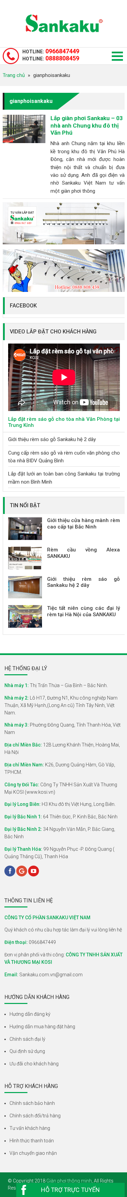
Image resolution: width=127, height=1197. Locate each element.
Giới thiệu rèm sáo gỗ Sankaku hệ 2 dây (52, 439)
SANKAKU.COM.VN (64, 23)
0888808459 (50, 58)
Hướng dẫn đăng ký (29, 1014)
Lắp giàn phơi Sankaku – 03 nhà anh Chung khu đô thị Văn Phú (86, 125)
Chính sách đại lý (27, 1039)
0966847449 (50, 51)
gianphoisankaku (30, 101)
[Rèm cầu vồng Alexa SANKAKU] (25, 558)
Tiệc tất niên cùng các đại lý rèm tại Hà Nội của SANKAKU (83, 611)
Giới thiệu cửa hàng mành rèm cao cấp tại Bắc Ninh (83, 523)
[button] (117, 56)
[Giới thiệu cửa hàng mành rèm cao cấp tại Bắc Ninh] (25, 528)
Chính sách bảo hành (32, 1103)
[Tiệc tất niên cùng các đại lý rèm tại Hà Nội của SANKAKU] (25, 616)
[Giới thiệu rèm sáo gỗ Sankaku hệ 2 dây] (25, 587)
